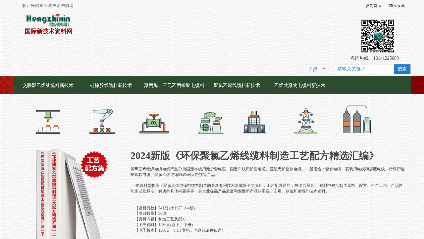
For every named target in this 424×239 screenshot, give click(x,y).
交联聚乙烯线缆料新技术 (48, 85)
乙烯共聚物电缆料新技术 (299, 85)
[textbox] (364, 69)
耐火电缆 (195, 174)
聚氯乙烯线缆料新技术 (237, 85)
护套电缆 (258, 169)
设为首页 (373, 5)
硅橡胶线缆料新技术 (111, 85)
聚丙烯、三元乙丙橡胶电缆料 (174, 85)
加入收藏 (397, 5)
